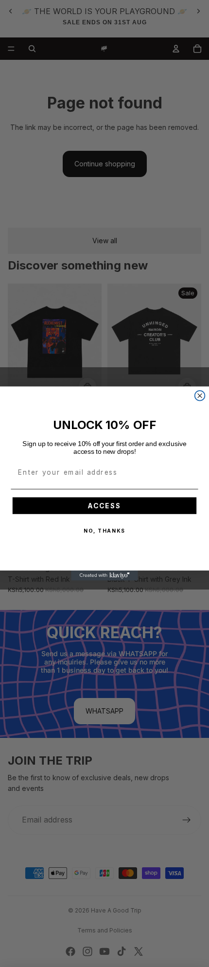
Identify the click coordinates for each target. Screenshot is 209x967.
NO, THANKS (104, 531)
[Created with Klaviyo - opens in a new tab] (104, 576)
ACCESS (104, 505)
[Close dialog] (200, 396)
